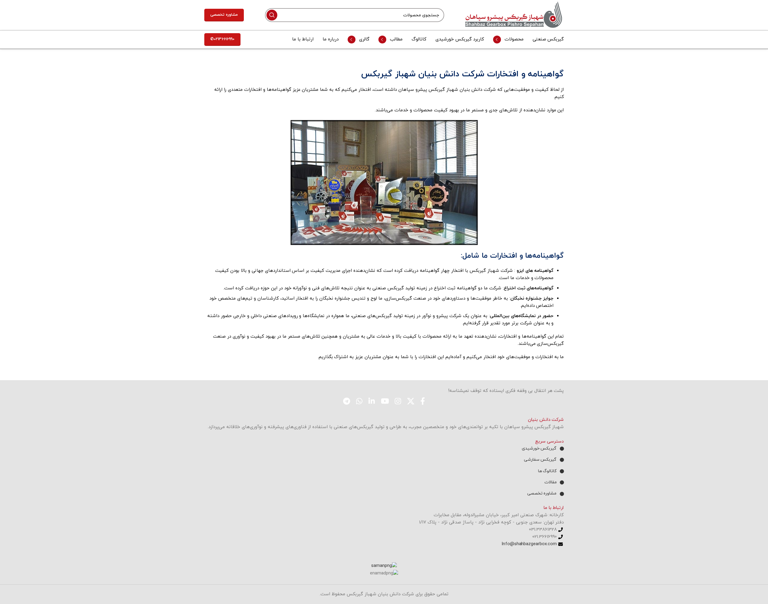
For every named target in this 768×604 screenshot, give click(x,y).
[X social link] (410, 402)
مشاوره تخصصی (224, 14)
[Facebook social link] (422, 402)
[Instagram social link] (398, 402)
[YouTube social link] (385, 402)
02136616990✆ (222, 39)
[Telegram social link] (346, 402)
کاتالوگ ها (547, 471)
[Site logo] (514, 14)
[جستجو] (271, 15)
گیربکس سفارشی (540, 460)
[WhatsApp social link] (359, 402)
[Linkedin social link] (371, 402)
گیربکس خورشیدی (539, 448)
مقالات (550, 482)
